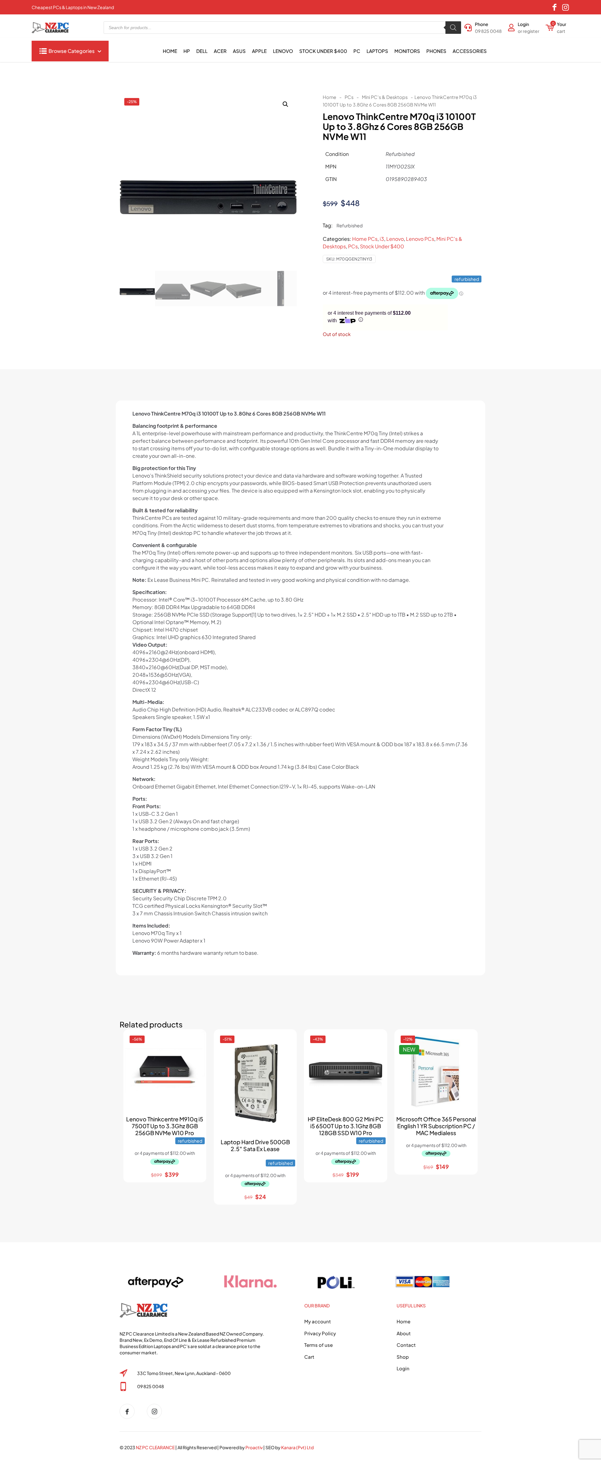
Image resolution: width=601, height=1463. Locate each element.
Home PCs (365, 238)
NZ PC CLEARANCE (155, 1447)
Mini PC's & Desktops (385, 97)
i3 (382, 238)
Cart (309, 1357)
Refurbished (349, 225)
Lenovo (395, 238)
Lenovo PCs (420, 238)
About (404, 1333)
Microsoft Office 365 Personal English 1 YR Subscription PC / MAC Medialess (436, 1125)
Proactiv (254, 1447)
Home (329, 97)
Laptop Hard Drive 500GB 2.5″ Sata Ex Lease (255, 1145)
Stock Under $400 (382, 246)
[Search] (453, 27)
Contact (406, 1345)
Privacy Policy (320, 1333)
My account (317, 1321)
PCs (349, 97)
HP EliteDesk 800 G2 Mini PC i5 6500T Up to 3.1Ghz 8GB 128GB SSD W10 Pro (345, 1125)
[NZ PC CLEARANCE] (129, 1411)
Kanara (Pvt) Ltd (297, 1447)
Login (403, 1368)
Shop (403, 1357)
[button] (286, 104)
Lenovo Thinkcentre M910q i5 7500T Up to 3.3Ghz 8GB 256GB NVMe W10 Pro (164, 1125)
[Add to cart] (196, 1039)
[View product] (196, 1053)
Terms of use (318, 1345)
